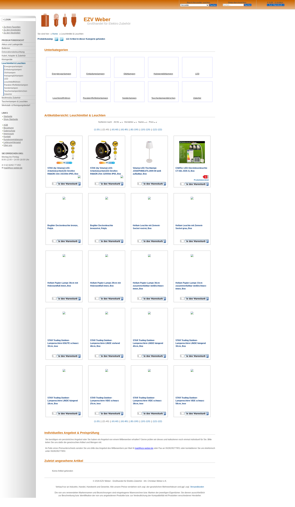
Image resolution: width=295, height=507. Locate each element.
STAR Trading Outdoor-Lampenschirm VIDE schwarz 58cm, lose (189, 401)
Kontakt (7, 136)
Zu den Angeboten (12, 30)
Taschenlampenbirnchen (15, 91)
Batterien (6, 48)
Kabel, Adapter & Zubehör (14, 56)
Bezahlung (9, 128)
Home (55, 34)
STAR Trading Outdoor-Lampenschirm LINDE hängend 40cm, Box (148, 343)
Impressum (9, 133)
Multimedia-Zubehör (11, 98)
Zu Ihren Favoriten (12, 27)
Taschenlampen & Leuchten (15, 101)
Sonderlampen (11, 88)
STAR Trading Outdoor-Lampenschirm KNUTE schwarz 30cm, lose (63, 343)
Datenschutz (9, 131)
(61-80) (124, 129)
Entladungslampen (13, 69)
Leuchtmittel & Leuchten (13, 63)
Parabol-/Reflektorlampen (16, 85)
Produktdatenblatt (73, 180)
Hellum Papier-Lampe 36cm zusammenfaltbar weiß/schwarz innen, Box (148, 286)
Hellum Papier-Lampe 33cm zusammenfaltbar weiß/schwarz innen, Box (190, 286)
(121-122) (157, 129)
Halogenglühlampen (13, 76)
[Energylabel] (79, 176)
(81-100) (134, 129)
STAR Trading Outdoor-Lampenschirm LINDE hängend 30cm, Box (190, 343)
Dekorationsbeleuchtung (13, 52)
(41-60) (115, 129)
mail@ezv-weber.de (13, 168)
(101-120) (145, 129)
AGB (6, 125)
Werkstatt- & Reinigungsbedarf (16, 105)
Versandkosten (197, 487)
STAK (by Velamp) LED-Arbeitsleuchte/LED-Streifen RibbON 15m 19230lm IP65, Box (62, 171)
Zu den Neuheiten (12, 33)
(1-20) (97, 129)
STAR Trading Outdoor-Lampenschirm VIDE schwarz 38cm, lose (147, 401)
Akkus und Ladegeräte (12, 44)
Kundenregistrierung (13, 139)
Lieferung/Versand (12, 142)
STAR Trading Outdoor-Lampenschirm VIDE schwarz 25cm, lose (104, 401)
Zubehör (8, 94)
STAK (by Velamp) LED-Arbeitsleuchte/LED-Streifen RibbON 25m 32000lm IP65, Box (105, 171)
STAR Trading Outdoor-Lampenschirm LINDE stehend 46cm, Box (105, 343)
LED (6, 79)
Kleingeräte (7, 59)
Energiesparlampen (13, 66)
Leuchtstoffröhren (12, 82)
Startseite (8, 116)
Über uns (8, 145)
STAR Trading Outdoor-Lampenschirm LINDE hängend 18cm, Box (62, 401)
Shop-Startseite (11, 119)
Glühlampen (10, 72)
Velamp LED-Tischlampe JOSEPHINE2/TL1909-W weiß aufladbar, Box (147, 171)
